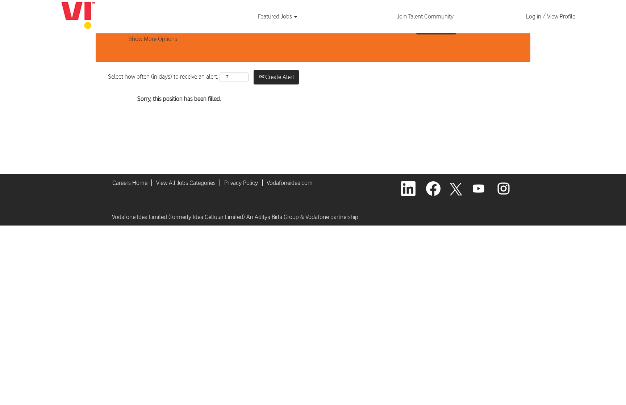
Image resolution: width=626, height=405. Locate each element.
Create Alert (279, 76)
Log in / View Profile (550, 16)
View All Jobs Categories (186, 182)
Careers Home (129, 182)
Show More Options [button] (153, 38)
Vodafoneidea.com (290, 182)
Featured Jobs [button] (275, 16)
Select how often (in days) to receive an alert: (163, 76)
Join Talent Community (425, 16)
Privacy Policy (241, 182)
